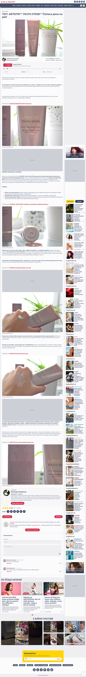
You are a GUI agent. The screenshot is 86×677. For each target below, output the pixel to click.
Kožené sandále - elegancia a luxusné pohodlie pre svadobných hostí (78, 280)
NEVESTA (76, 263)
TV (73, 5)
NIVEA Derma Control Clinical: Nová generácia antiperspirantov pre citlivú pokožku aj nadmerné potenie (78, 404)
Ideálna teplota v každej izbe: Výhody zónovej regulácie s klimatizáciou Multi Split (78, 507)
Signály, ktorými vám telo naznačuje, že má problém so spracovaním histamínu (79, 304)
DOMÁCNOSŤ (77, 438)
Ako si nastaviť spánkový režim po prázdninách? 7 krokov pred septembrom (78, 328)
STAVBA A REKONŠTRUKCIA (78, 467)
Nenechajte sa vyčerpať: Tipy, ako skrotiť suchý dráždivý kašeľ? (79, 365)
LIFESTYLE (24, 5)
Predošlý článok (7, 516)
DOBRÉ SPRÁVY (78, 387)
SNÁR (52, 5)
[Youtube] (77, 2)
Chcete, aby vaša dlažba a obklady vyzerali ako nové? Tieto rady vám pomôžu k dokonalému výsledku (78, 444)
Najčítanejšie (70, 201)
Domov (3, 11)
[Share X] (14, 511)
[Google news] (48, 669)
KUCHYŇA (76, 515)
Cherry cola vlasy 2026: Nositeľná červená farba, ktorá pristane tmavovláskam (78, 254)
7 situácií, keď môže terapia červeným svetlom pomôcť (78, 292)
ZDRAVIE (38, 5)
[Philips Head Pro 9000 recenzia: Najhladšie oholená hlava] (75, 626)
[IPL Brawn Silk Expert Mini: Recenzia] (75, 639)
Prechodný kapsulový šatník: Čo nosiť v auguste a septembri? (79, 217)
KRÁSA (13, 5)
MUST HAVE (77, 275)
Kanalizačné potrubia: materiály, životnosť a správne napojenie (77, 496)
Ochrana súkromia (55, 665)
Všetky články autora (17, 503)
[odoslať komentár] (59, 554)
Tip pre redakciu (68, 665)
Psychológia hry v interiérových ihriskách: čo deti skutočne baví (79, 417)
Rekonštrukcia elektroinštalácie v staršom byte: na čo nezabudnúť (78, 472)
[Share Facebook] (8, 511)
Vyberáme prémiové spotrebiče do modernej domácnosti (77, 520)
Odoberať (59, 659)
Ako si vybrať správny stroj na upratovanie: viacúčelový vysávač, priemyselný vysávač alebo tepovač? (78, 456)
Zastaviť (6, 71)
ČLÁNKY (76, 361)
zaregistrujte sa (36, 525)
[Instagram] (79, 2)
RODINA (76, 323)
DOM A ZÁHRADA (78, 424)
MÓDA (55, 5)
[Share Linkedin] (21, 511)
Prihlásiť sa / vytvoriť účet (32, 530)
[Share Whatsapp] (11, 511)
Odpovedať (9, 563)
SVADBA (65, 5)
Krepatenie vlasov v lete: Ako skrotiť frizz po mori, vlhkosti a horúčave (79, 236)
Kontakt (22, 665)
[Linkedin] (84, 2)
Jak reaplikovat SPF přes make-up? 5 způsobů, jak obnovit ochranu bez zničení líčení (78, 353)
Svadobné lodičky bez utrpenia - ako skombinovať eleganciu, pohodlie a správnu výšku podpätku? (79, 269)
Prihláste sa (13, 522)
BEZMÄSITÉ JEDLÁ (78, 526)
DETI (75, 414)
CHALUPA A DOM (78, 491)
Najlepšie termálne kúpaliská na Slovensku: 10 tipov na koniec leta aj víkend (78, 227)
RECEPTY (33, 5)
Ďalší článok (58, 516)
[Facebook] (75, 2)
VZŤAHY (29, 5)
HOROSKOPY (47, 5)
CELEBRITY (18, 5)
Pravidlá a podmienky (41, 665)
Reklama (30, 665)
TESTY (42, 5)
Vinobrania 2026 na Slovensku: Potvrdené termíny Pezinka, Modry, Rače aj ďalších (78, 208)
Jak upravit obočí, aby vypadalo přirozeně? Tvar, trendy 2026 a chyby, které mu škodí (79, 342)
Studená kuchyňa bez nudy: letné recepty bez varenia (79, 529)
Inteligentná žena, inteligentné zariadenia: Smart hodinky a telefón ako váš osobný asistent (79, 377)
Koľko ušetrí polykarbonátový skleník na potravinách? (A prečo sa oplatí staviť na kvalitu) (78, 430)
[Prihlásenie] (81, 6)
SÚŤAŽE (70, 5)
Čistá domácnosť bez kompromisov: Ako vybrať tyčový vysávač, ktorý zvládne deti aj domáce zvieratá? (79, 545)
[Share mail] (24, 511)
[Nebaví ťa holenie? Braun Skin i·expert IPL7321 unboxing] (54, 639)
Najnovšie (79, 201)
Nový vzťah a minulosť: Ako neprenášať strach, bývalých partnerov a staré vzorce (79, 318)
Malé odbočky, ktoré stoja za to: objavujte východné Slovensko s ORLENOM (78, 392)
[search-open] (84, 6)
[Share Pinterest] (17, 511)
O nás (15, 665)
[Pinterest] (82, 2)
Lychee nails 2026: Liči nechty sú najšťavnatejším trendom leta (79, 244)
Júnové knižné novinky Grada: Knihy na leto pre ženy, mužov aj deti (78, 555)
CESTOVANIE (60, 5)
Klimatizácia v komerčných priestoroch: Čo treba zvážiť (78, 483)
